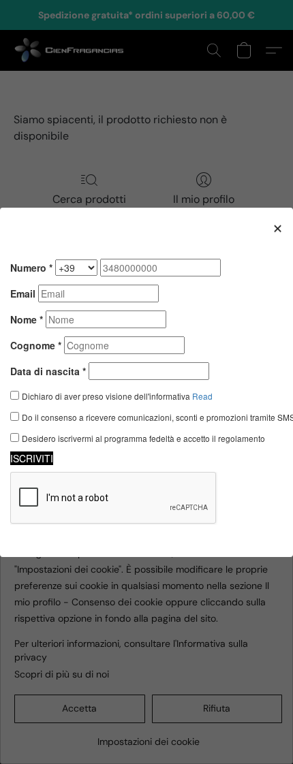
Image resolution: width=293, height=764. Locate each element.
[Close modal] (278, 227)
